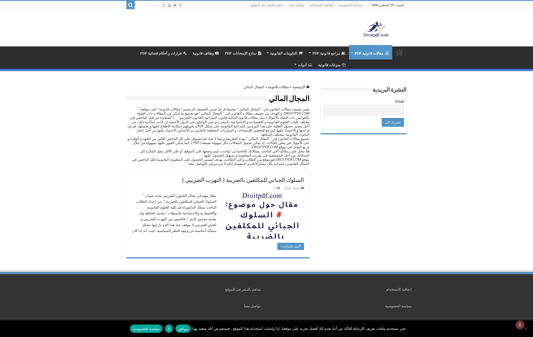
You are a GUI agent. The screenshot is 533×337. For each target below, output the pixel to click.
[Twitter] (175, 5)
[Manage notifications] (520, 324)
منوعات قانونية (329, 64)
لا (169, 328)
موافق (183, 328)
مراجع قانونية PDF (326, 53)
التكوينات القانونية (283, 53)
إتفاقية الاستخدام (321, 5)
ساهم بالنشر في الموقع (267, 5)
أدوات (302, 64)
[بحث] (130, 5)
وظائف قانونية (203, 53)
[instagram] (164, 5)
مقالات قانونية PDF (369, 53)
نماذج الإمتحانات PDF (241, 53)
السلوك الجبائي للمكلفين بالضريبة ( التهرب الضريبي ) (243, 180)
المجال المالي (292, 188)
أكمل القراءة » (291, 246)
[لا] (526, 328)
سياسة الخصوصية (350, 5)
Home (399, 52)
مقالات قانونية (278, 87)
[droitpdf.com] (376, 29)
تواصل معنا (296, 5)
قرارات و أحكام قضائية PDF (161, 53)
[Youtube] (169, 5)
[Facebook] (180, 5)
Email (399, 101)
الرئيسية (299, 87)
